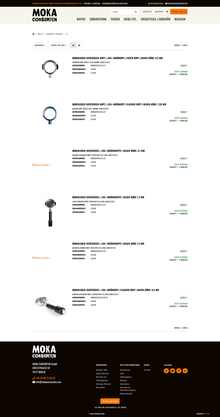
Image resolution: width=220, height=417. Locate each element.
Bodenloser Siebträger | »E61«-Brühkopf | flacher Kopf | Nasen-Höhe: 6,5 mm (115, 290)
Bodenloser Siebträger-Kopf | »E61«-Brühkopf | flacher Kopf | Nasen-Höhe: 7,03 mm (119, 104)
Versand (123, 407)
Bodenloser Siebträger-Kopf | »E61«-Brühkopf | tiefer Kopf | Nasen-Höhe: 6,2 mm (117, 58)
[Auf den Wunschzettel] (64, 58)
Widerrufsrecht (126, 393)
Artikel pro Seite (58, 45)
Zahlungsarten (102, 380)
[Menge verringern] (154, 82)
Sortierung (39, 45)
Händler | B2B (101, 370)
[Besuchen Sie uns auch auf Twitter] (172, 370)
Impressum (124, 384)
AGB (122, 373)
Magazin (179, 19)
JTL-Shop (207, 414)
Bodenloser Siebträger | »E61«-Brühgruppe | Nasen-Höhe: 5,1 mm (108, 151)
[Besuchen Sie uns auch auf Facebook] (166, 370)
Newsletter (147, 11)
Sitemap (123, 380)
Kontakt (147, 370)
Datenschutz (125, 370)
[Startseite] (33, 34)
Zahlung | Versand (103, 384)
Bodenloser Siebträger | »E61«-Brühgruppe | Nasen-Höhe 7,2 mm (108, 197)
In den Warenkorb (169, 89)
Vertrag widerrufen (110, 401)
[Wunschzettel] (167, 11)
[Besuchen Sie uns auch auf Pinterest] (178, 370)
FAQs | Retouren (102, 373)
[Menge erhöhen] (185, 82)
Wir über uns (101, 377)
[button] (73, 45)
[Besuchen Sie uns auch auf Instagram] (185, 370)
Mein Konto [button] (159, 11)
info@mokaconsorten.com (177, 3)
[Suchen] (136, 12)
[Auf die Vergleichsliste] (57, 58)
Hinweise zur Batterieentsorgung (128, 388)
